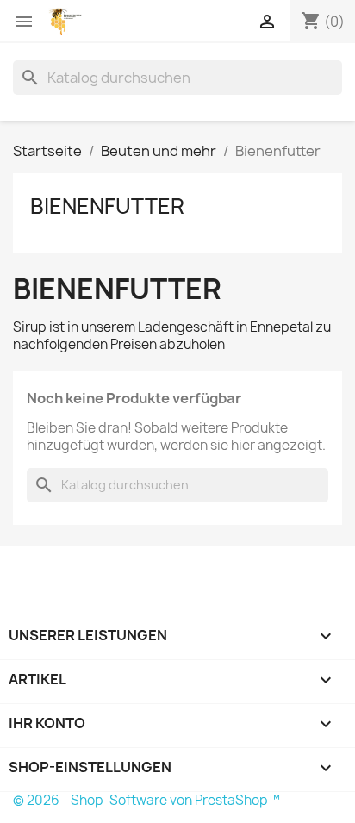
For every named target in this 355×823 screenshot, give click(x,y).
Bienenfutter (107, 206)
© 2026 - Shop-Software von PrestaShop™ (146, 800)
